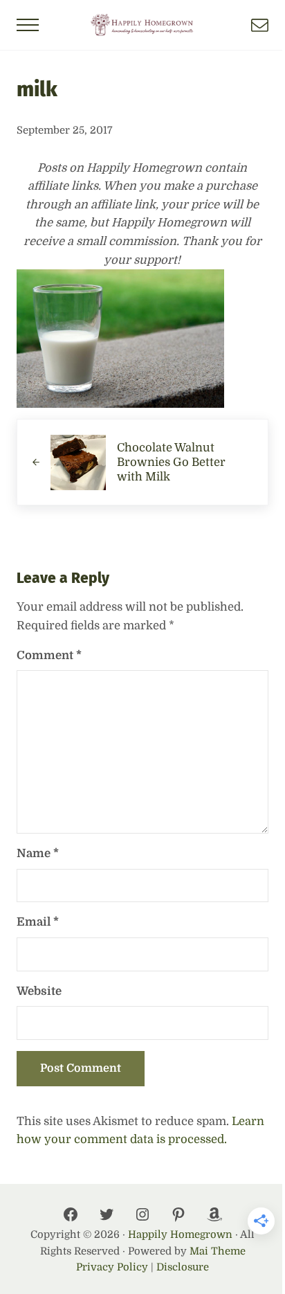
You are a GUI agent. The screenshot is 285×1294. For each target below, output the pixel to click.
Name (38, 853)
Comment (49, 655)
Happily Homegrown (180, 1235)
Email (38, 921)
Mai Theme (218, 1251)
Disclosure (182, 1267)
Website (39, 991)
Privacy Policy (112, 1267)
